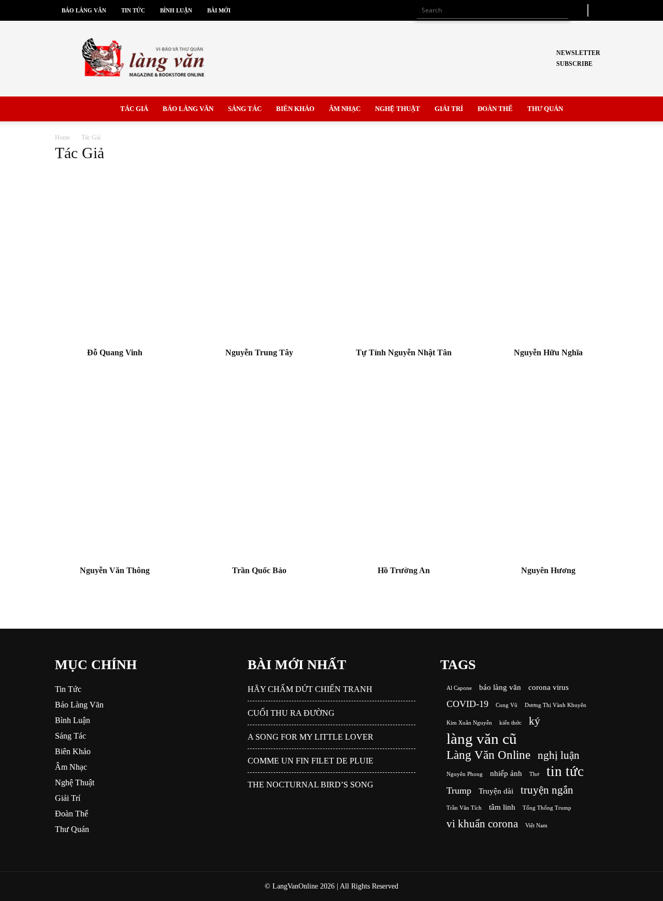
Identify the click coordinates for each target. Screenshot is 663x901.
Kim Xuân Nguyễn (469, 723)
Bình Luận (176, 10)
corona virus (548, 687)
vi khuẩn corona (482, 824)
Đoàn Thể (495, 109)
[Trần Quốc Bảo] (259, 473)
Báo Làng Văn (84, 10)
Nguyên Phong (464, 774)
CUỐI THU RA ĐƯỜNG (291, 713)
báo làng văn (500, 687)
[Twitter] (600, 10)
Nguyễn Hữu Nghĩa (548, 352)
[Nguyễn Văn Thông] (115, 473)
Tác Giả (134, 109)
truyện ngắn (547, 790)
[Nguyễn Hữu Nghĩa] (548, 256)
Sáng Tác (245, 109)
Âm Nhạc (345, 109)
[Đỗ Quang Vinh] (115, 256)
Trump (458, 790)
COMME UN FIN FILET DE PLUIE (310, 760)
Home (62, 137)
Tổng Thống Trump (547, 808)
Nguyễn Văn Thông (115, 570)
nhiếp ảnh (506, 773)
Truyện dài (496, 790)
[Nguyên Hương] (548, 473)
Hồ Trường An (404, 570)
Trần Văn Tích (464, 808)
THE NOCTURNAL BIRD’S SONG (310, 784)
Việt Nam (536, 825)
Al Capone (459, 688)
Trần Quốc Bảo (259, 570)
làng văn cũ (481, 738)
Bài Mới (218, 10)
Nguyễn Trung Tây (259, 352)
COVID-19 (467, 704)
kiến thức (510, 723)
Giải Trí (449, 109)
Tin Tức (133, 10)
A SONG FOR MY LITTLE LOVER (310, 736)
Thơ (534, 774)
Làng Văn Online (488, 755)
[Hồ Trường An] (404, 473)
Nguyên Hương (548, 570)
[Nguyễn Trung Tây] (259, 256)
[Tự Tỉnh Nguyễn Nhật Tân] (404, 256)
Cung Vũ (506, 705)
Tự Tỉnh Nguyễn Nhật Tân (404, 352)
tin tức (565, 771)
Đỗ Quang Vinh (114, 352)
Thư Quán (545, 109)
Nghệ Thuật (397, 109)
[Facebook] (578, 10)
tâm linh (502, 806)
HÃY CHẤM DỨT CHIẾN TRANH (310, 689)
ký (534, 721)
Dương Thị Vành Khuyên (555, 705)
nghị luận (559, 755)
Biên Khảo (295, 109)
